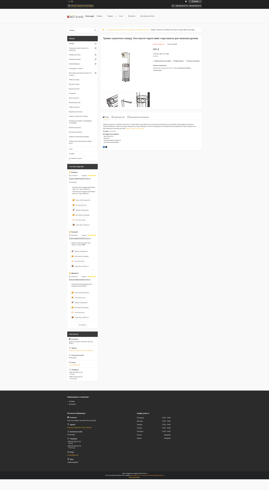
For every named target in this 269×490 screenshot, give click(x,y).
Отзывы (71, 153)
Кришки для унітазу (75, 112)
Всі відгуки (82, 325)
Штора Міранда (74, 64)
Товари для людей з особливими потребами (80, 122)
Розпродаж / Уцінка (76, 68)
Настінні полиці (74, 84)
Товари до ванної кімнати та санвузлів (121, 30)
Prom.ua (144, 473)
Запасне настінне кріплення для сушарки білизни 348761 (81, 285)
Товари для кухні (74, 55)
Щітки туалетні (74, 98)
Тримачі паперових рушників (79, 136)
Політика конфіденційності (156, 475)
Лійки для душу (74, 79)
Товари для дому (75, 59)
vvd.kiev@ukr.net (74, 365)
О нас (121, 16)
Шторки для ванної (75, 132)
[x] (106, 147)
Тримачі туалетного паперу (78, 116)
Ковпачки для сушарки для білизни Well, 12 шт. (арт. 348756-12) (83, 188)
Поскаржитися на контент (139, 475)
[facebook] (104, 147)
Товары (110, 16)
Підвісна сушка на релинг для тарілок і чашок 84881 (80, 244)
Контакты (131, 16)
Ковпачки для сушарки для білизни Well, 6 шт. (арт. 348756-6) (83, 192)
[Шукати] (95, 30)
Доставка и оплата (147, 16)
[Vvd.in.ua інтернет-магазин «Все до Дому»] (75, 16)
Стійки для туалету (142, 30)
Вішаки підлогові (74, 102)
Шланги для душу (75, 127)
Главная (99, 16)
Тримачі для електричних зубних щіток (80, 142)
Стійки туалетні (74, 107)
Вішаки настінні (74, 89)
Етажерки (72, 93)
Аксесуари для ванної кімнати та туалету (80, 74)
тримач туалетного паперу (135, 128)
